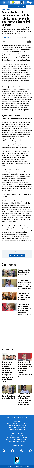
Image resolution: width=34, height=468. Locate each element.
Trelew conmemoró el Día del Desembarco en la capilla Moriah (24, 272)
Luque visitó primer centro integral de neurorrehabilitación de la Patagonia (24, 296)
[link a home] (17, 2)
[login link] (9, 2)
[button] (29, 2)
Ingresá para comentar (17, 255)
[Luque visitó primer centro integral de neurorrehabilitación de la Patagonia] (9, 296)
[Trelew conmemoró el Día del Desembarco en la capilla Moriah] (9, 273)
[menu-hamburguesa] (4, 2)
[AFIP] (17, 460)
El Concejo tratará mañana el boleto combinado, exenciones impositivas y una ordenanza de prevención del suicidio (24, 309)
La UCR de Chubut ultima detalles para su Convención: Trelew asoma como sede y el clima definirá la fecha (24, 284)
